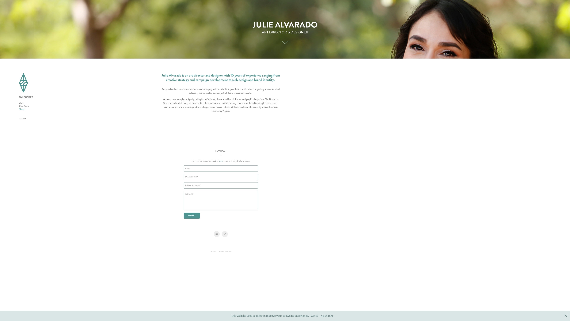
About (21, 108)
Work (21, 103)
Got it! (314, 315)
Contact (22, 118)
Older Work (24, 105)
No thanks (326, 315)
